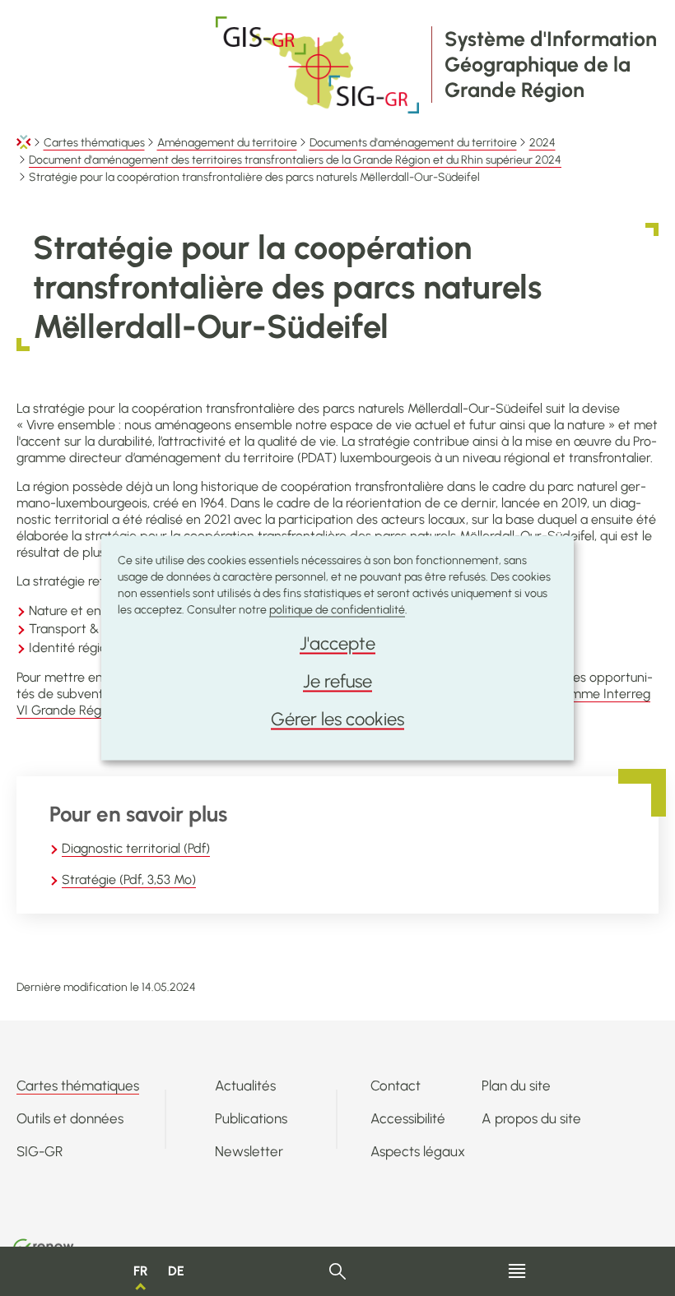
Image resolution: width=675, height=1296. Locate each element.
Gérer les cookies (337, 719)
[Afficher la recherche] (338, 1271)
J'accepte (337, 643)
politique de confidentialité (337, 610)
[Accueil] (23, 142)
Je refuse (337, 681)
